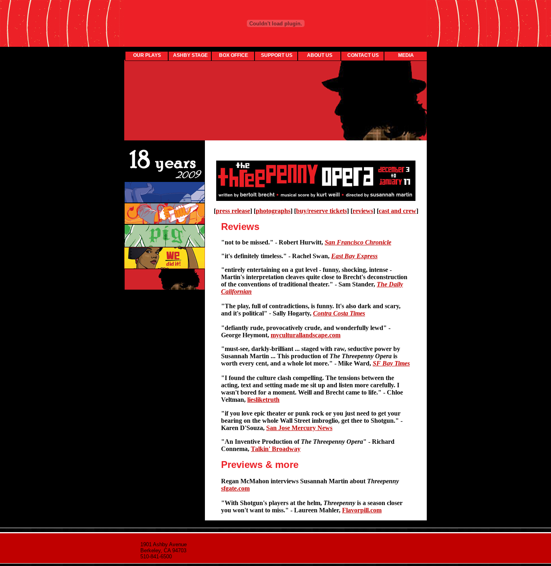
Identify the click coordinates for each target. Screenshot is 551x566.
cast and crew (397, 210)
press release (233, 210)
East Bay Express (354, 256)
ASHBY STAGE (190, 55)
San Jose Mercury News (299, 427)
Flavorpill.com (362, 510)
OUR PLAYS (147, 55)
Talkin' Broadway (276, 448)
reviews (363, 210)
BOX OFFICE (233, 55)
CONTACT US (363, 55)
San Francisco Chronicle (358, 242)
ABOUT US (319, 55)
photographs (273, 210)
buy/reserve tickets (321, 210)
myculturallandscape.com (305, 335)
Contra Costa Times (339, 313)
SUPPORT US (276, 55)
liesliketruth (263, 399)
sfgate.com (235, 488)
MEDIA (406, 55)
